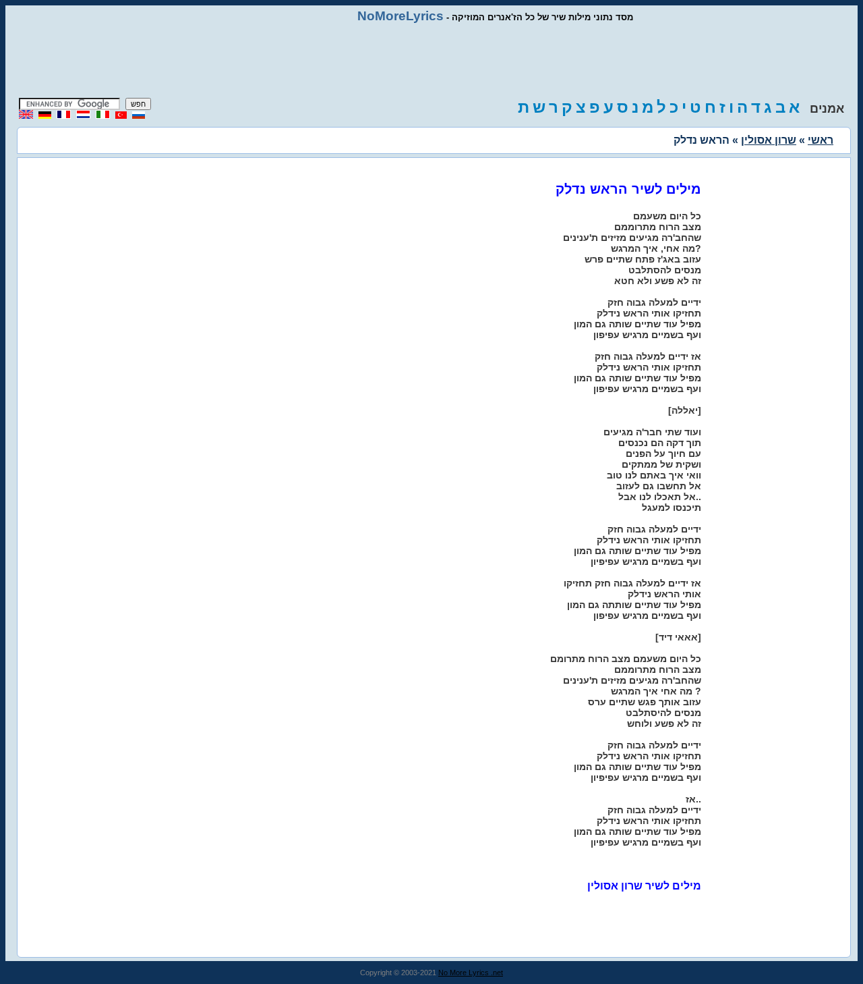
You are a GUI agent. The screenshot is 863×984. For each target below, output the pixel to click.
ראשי (820, 140)
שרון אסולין (768, 140)
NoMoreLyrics (400, 16)
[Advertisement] (431, 60)
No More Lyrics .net (470, 972)
